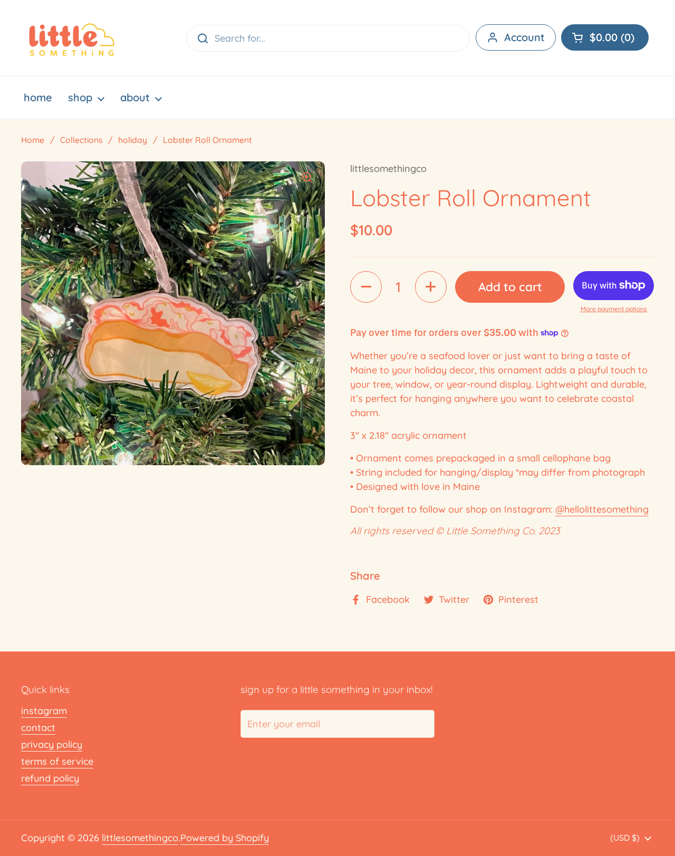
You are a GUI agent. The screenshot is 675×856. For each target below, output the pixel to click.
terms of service (57, 761)
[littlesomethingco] (71, 38)
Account (524, 37)
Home (32, 139)
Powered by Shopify (224, 838)
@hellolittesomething (602, 509)
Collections (81, 139)
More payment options (614, 309)
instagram (44, 711)
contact (38, 728)
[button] (605, 37)
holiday (132, 139)
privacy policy (51, 744)
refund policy (50, 778)
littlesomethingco (140, 838)
